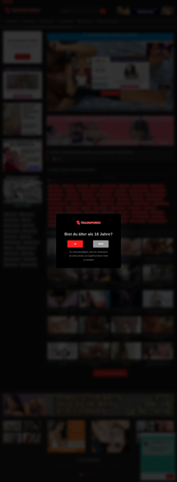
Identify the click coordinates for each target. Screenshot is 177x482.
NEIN (100, 244)
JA (75, 244)
